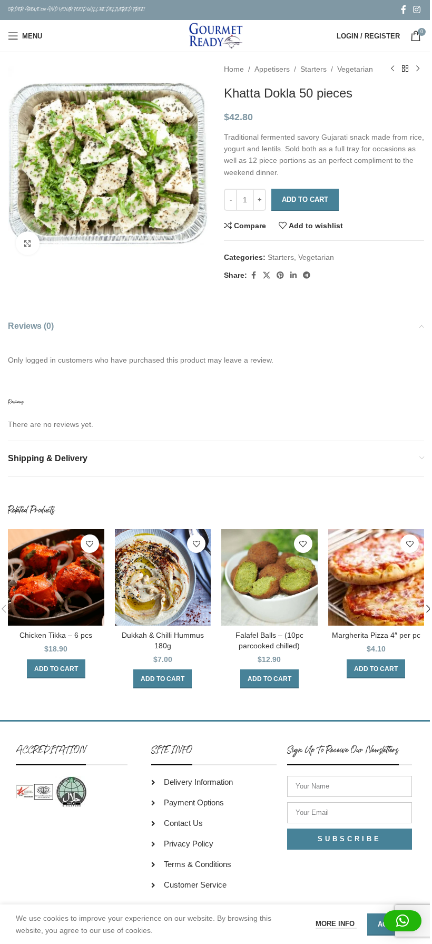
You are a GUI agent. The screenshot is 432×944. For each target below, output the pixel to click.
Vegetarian (355, 69)
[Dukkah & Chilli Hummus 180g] (163, 577)
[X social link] (266, 275)
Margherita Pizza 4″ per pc (376, 635)
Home (234, 69)
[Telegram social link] (306, 275)
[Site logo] (216, 35)
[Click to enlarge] (28, 243)
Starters (313, 69)
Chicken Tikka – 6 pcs (55, 635)
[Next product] (417, 69)
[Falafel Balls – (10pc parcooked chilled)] (269, 577)
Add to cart (305, 199)
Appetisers (272, 69)
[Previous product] (392, 69)
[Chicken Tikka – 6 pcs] (56, 577)
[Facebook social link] (403, 10)
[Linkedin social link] (293, 275)
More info (336, 924)
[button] (56, 668)
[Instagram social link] (417, 10)
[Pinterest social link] (280, 275)
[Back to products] (405, 69)
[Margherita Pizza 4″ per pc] (376, 577)
